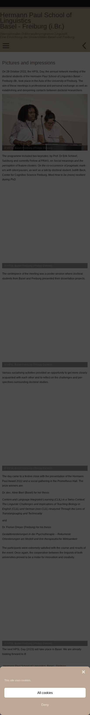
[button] (83, 672)
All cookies (45, 693)
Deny (45, 705)
